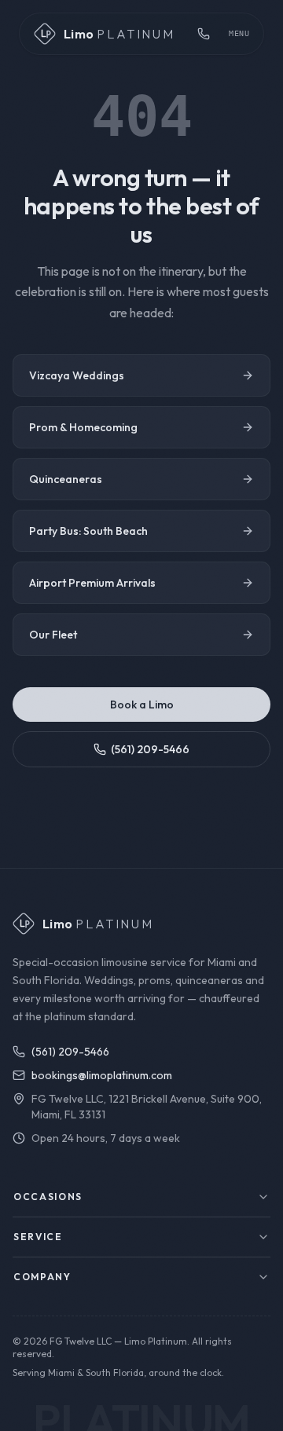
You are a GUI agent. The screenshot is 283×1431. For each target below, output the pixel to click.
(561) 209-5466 (150, 749)
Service (38, 1237)
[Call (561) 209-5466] (203, 33)
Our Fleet (53, 635)
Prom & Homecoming (83, 427)
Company (42, 1277)
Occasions (48, 1196)
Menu (239, 33)
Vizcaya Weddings (76, 375)
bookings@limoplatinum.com (101, 1075)
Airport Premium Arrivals (92, 583)
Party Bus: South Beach (88, 531)
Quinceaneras (65, 479)
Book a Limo (142, 704)
